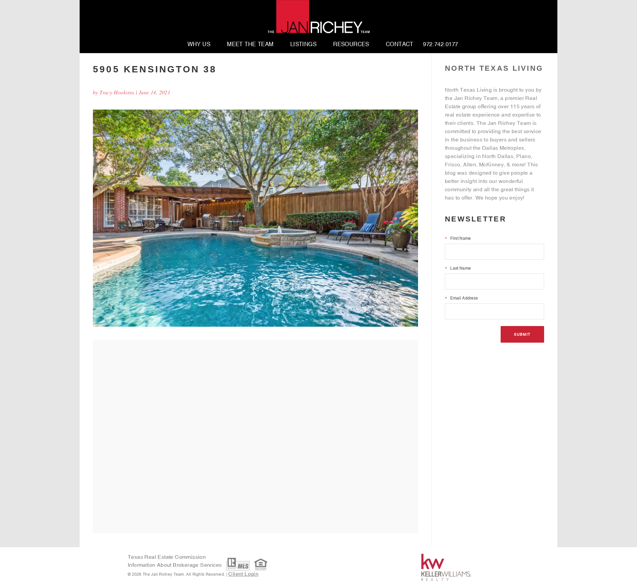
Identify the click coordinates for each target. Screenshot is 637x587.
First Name (458, 238)
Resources (351, 44)
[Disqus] (255, 436)
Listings (303, 44)
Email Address (461, 298)
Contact (399, 44)
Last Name (458, 268)
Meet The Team (250, 44)
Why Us (199, 44)
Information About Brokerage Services (175, 565)
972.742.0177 (440, 44)
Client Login (243, 574)
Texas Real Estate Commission (167, 557)
